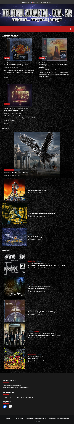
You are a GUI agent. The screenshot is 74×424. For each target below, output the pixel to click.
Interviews (36, 331)
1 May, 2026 (38, 239)
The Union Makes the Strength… (38, 190)
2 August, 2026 (39, 268)
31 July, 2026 (39, 291)
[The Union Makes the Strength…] (14, 190)
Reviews (7, 58)
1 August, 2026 (15, 175)
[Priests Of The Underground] (14, 237)
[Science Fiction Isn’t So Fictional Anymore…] (14, 214)
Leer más (6, 77)
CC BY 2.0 (32, 397)
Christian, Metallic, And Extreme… (16, 173)
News (34, 285)
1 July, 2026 (39, 193)
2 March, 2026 (39, 361)
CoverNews (61, 418)
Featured (39, 261)
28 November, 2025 (51, 70)
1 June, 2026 (39, 216)
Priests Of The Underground (37, 237)
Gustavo (7, 67)
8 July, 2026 (39, 314)
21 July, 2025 (15, 113)
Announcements (9, 170)
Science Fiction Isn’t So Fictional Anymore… (42, 214)
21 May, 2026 (39, 338)
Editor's (17, 170)
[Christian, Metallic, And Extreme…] (37, 155)
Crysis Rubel (17, 397)
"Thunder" (6, 397)
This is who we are (45, 2)
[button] (4, 28)
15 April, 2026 (15, 67)
